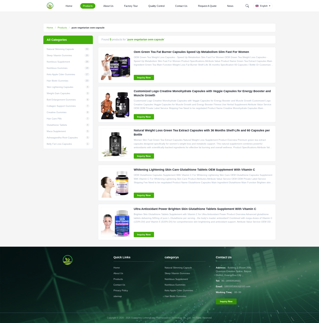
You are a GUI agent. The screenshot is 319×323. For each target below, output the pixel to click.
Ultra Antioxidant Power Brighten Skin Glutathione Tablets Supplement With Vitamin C (195, 209)
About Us (108, 5)
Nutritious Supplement (176, 279)
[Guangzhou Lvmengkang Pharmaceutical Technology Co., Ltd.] (51, 5)
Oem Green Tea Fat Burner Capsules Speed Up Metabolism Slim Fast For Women (191, 52)
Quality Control (156, 5)
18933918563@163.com (237, 286)
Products (88, 5)
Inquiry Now (144, 77)
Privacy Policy (120, 290)
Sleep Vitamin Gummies (177, 273)
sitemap (117, 296)
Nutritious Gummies (175, 284)
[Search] (247, 5)
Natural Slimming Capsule (178, 267)
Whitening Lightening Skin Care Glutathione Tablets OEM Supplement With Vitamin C (194, 169)
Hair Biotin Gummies (175, 296)
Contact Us (181, 5)
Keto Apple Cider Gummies (179, 290)
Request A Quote (207, 5)
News (230, 5)
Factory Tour (131, 5)
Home (69, 5)
